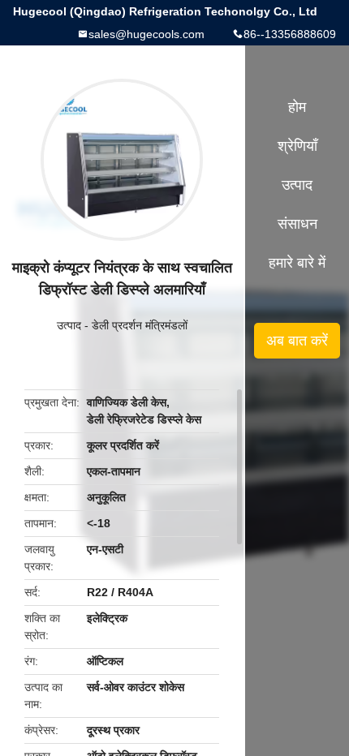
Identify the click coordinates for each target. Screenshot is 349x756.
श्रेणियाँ (297, 146)
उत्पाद (69, 325)
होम (297, 107)
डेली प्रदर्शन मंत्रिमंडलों (139, 325)
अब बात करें (297, 341)
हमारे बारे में (297, 263)
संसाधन (297, 224)
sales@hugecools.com (146, 34)
